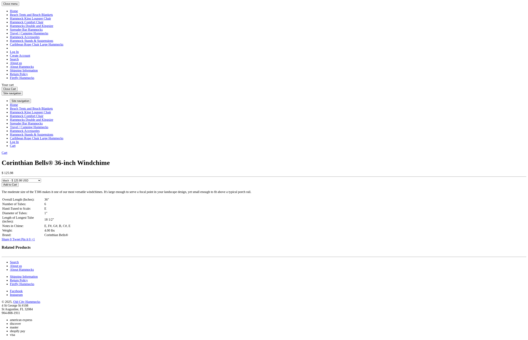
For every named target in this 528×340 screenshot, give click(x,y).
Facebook (16, 291)
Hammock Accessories (25, 37)
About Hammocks (22, 66)
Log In (14, 52)
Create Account (20, 55)
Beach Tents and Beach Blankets (31, 14)
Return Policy (19, 74)
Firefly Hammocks (22, 78)
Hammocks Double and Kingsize (31, 26)
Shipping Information (24, 70)
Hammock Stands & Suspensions (31, 40)
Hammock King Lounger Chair (30, 18)
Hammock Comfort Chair (26, 22)
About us (16, 63)
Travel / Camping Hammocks (29, 33)
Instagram (16, 294)
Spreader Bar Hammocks (26, 29)
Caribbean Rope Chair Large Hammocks (36, 44)
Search (14, 59)
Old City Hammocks (26, 302)
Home (14, 11)
